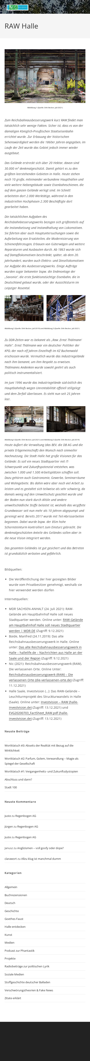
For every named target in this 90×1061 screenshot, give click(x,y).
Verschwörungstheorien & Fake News (29, 990)
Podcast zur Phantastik (20, 951)
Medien (9, 942)
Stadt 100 (11, 787)
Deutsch (10, 903)
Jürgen (9, 826)
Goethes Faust (14, 919)
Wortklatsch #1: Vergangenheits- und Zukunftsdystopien (41, 771)
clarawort (11, 859)
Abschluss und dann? (18, 779)
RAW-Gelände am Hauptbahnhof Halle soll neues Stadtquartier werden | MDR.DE (46, 625)
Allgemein (11, 887)
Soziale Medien (14, 974)
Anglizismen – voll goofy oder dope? (40, 848)
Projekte (10, 958)
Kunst (8, 935)
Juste (8, 816)
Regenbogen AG (25, 816)
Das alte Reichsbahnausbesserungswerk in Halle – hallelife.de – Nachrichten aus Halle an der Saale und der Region (45, 652)
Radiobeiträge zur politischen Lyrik (27, 966)
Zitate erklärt (13, 998)
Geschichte (12, 911)
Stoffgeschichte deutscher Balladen (27, 982)
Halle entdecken (15, 927)
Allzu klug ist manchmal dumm (41, 859)
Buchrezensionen (16, 895)
